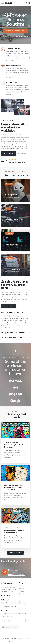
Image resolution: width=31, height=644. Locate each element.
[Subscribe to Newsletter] (27, 620)
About (21, 586)
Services (21, 588)
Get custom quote (8, 306)
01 (10, 39)
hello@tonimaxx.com (16, 574)
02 (15, 39)
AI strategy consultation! (19, 36)
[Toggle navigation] (29, 3)
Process (21, 591)
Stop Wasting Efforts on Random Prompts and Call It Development (14, 445)
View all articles (15, 552)
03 (20, 39)
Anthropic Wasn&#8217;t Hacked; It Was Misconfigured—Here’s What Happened (15, 487)
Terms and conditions (16, 638)
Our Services (22, 153)
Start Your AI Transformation (15, 30)
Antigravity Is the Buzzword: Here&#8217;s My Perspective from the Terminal (14, 530)
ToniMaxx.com (17, 641)
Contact (21, 594)
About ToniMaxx (9, 153)
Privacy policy (5, 638)
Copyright (27, 638)
